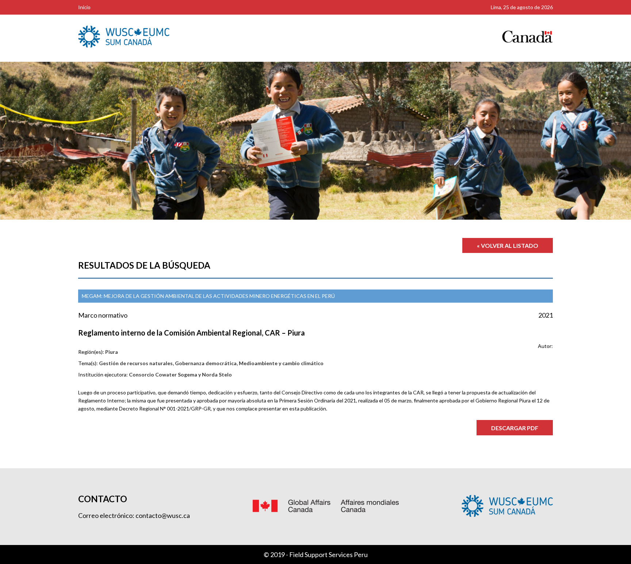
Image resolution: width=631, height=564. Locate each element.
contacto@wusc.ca (162, 515)
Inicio (84, 7)
